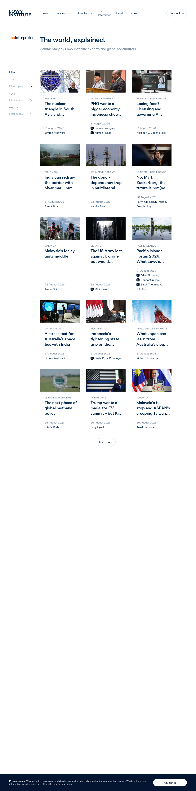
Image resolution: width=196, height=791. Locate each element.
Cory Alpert (97, 427)
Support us (177, 13)
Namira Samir (98, 206)
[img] (92, 128)
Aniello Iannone (145, 427)
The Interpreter (104, 13)
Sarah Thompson (151, 284)
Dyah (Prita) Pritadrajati (108, 358)
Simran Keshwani (55, 132)
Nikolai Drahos (53, 427)
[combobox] (19, 86)
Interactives (83, 13)
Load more (105, 442)
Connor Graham (150, 280)
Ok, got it (170, 782)
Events (120, 13)
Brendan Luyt (144, 206)
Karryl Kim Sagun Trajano (151, 201)
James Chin (51, 289)
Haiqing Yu (142, 132)
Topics (44, 13)
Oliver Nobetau (149, 275)
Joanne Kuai (158, 132)
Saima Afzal (51, 206)
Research (61, 13)
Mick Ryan (101, 289)
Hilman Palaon (103, 132)
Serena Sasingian (105, 128)
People (134, 13)
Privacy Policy (65, 784)
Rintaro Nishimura (147, 358)
